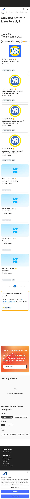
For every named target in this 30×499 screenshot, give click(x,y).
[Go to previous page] (3, 286)
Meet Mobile (6, 464)
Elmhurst (21, 434)
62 (11, 286)
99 (23, 286)
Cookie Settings (15, 487)
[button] (16, 41)
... (20, 286)
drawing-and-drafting (21, 417)
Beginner (9, 425)
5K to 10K (5, 462)
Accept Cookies (15, 496)
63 (14, 286)
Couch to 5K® (6, 460)
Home (2, 12)
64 (18, 286)
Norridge (13, 434)
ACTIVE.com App (7, 458)
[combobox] (6, 41)
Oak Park (5, 434)
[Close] (28, 472)
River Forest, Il (9, 12)
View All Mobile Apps (8, 466)
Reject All (15, 491)
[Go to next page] (27, 286)
